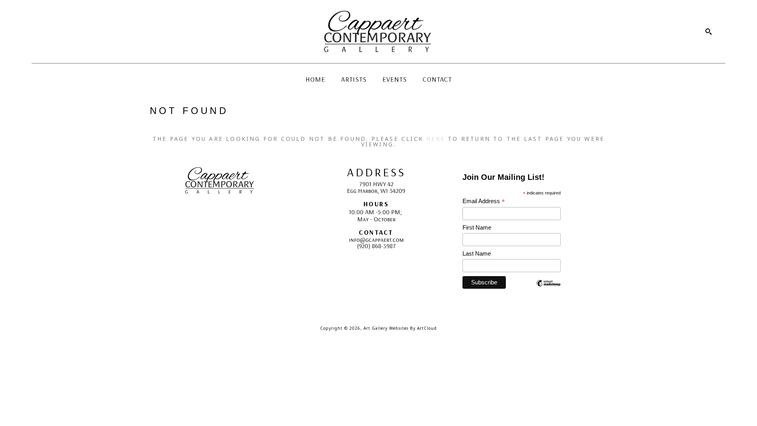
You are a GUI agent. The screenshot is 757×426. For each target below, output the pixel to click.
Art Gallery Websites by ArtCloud (400, 328)
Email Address (483, 201)
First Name (476, 227)
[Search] (708, 31)
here (435, 138)
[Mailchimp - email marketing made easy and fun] (548, 289)
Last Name (476, 253)
